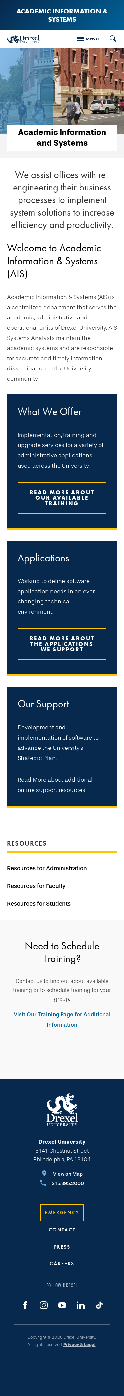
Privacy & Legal (79, 1344)
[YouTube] (62, 1305)
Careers (62, 1263)
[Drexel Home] (23, 39)
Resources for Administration (47, 868)
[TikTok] (99, 1305)
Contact (62, 1229)
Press (62, 1246)
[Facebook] (25, 1305)
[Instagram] (44, 1305)
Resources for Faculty (36, 886)
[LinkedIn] (81, 1305)
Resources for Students (39, 903)
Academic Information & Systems (62, 15)
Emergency (62, 1212)
